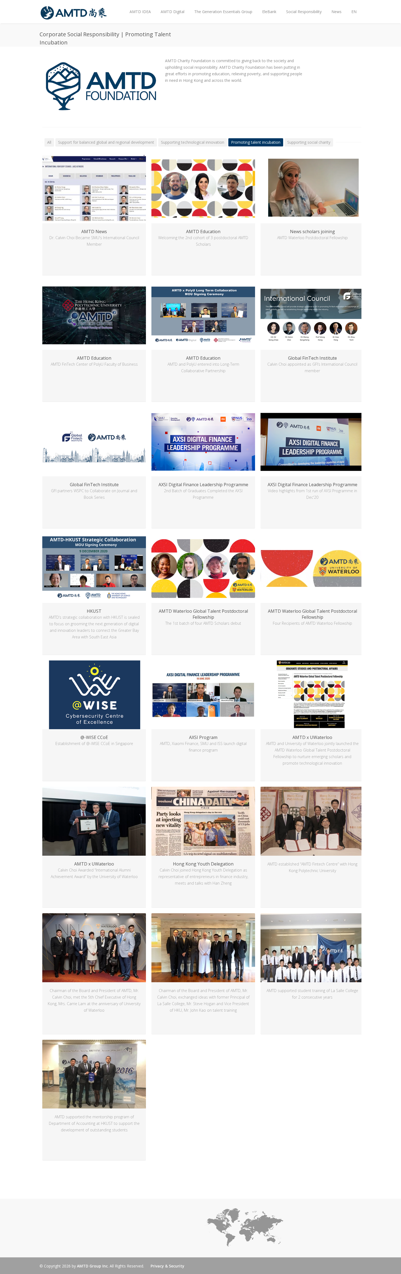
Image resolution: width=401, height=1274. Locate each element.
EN (354, 11)
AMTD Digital (172, 11)
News (334, 7)
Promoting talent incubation (255, 142)
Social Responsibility (304, 11)
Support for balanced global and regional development (106, 142)
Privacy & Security (167, 1266)
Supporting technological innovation (192, 142)
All (49, 142)
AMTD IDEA (140, 11)
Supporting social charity (308, 142)
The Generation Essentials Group (223, 11)
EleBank (269, 11)
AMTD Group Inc (92, 1266)
